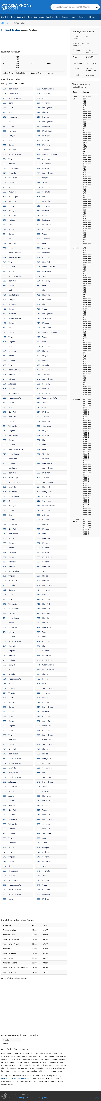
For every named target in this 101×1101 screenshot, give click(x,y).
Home (5, 23)
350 (4, 267)
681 (4, 571)
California (46, 103)
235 (38, 140)
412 (38, 313)
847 (38, 749)
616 (4, 505)
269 (38, 168)
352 (4, 271)
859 (4, 768)
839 (38, 740)
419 (4, 327)
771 (38, 665)
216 (4, 112)
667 (4, 562)
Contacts (30, 1097)
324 (4, 234)
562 (4, 445)
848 (4, 754)
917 (38, 814)
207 (38, 98)
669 (38, 562)
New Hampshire (15, 482)
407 (38, 304)
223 (38, 121)
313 (4, 210)
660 (38, 552)
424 (4, 332)
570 (4, 454)
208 (4, 103)
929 (38, 829)
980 (4, 889)
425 (38, 332)
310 (38, 206)
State (11, 83)
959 (4, 871)
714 (38, 599)
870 (4, 782)
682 (38, 571)
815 (4, 711)
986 (4, 899)
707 (38, 590)
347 (38, 262)
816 (38, 711)
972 (38, 875)
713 (4, 599)
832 (4, 735)
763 (38, 655)
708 (4, 594)
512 (38, 402)
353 (38, 271)
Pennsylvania (47, 107)
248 (4, 150)
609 (38, 491)
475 (38, 370)
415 (4, 323)
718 (38, 608)
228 (38, 131)
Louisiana (46, 126)
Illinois (45, 112)
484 (38, 379)
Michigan (46, 135)
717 (4, 608)
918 (4, 819)
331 (4, 248)
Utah (10, 290)
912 (4, 805)
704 (38, 585)
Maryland (12, 131)
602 (38, 477)
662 (38, 557)
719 (4, 613)
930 (4, 833)
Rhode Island (13, 295)
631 (4, 529)
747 (38, 641)
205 (38, 93)
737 (38, 632)
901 (4, 786)
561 (38, 440)
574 (4, 463)
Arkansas (46, 238)
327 (38, 238)
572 (4, 459)
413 (4, 318)
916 (4, 814)
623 (38, 515)
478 (4, 374)
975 (38, 880)
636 (38, 529)
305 (38, 196)
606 (4, 487)
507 (38, 393)
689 (38, 576)
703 (4, 585)
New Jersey (13, 89)
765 (4, 660)
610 (4, 496)
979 (38, 885)
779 (38, 674)
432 (38, 337)
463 (4, 360)
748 (4, 646)
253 (38, 154)
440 (4, 346)
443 (4, 351)
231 (38, 135)
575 (38, 463)
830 (4, 730)
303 (38, 192)
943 (38, 847)
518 (4, 416)
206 (4, 98)
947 (38, 852)
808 (38, 697)
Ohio (10, 112)
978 (4, 885)
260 (4, 164)
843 (38, 744)
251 (38, 150)
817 (4, 716)
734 (4, 632)
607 (38, 487)
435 (38, 342)
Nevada (45, 580)
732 (38, 627)
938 (4, 843)
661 (4, 557)
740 (38, 637)
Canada (5, 1040)
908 (38, 796)
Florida (11, 145)
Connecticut (13, 93)
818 (38, 716)
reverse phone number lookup (13, 1078)
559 (4, 440)
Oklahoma (46, 299)
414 (38, 318)
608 (4, 491)
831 (38, 730)
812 (38, 702)
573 (38, 459)
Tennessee (46, 327)
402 (38, 295)
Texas (10, 107)
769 (38, 660)
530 (4, 421)
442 (38, 346)
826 (4, 726)
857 (4, 763)
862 (4, 772)
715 (4, 604)
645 (4, 538)
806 (4, 697)
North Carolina (14, 154)
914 (4, 810)
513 (4, 407)
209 (38, 103)
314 (38, 210)
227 (4, 131)
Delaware (12, 192)
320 (38, 224)
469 (4, 365)
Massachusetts (14, 257)
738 (4, 637)
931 (38, 833)
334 (38, 248)
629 (4, 524)
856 (38, 758)
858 (38, 763)
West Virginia (13, 196)
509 (38, 398)
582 (38, 468)
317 (4, 220)
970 (38, 871)
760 (38, 651)
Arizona (11, 379)
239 (4, 145)
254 (4, 159)
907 (4, 796)
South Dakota (47, 482)
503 (4, 388)
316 (38, 215)
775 (4, 674)
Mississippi (47, 131)
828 (38, 726)
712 (38, 594)
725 (38, 618)
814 (38, 707)
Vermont (12, 688)
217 (38, 112)
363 (4, 281)
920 (4, 824)
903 (38, 786)
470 (38, 365)
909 (4, 800)
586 (38, 473)
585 (4, 473)
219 (38, 117)
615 (38, 501)
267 (4, 168)
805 (38, 693)
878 (38, 782)
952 (38, 861)
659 (4, 552)
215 (38, 107)
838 (4, 740)
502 (38, 384)
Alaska (11, 796)
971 (4, 875)
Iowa (10, 224)
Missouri (46, 140)
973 (4, 880)
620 (4, 515)
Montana (12, 304)
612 (38, 496)
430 (4, 337)
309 (4, 206)
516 (4, 412)
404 (4, 299)
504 (38, 388)
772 (4, 669)
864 (4, 777)
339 (4, 257)
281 (38, 182)
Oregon (45, 356)
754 (38, 646)
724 (4, 618)
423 (38, 327)
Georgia (11, 135)
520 (38, 416)
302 (4, 192)
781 (4, 679)
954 (4, 866)
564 (4, 449)
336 (4, 253)
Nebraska (46, 201)
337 (38, 253)
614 (4, 501)
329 (4, 243)
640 (4, 534)
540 (4, 430)
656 (4, 548)
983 (38, 889)
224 (4, 126)
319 (4, 224)
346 (4, 262)
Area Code (19, 83)
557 (38, 435)
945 (4, 852)
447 (38, 351)
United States (19, 23)
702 (38, 580)
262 (38, 164)
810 (4, 702)
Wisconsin (46, 164)
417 (38, 323)
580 (4, 468)
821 (38, 721)
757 (4, 651)
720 (38, 613)
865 (38, 777)
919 (38, 819)
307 (4, 201)
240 (38, 145)
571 (38, 454)
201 (4, 89)
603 (4, 482)
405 (38, 299)
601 (4, 477)
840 (4, 744)
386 (38, 290)
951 (4, 861)
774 (38, 669)
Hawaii (45, 697)
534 (4, 426)
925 (38, 824)
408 (4, 309)
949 (38, 857)
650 (4, 543)
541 (38, 430)
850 (38, 754)
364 (38, 281)
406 (4, 304)
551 (4, 435)
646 (38, 538)
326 (4, 238)
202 (38, 89)
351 (38, 267)
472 (4, 370)
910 (38, 800)
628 (38, 519)
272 (38, 173)
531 (38, 421)
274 (4, 178)
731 (4, 627)
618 (4, 510)
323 (38, 229)
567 (38, 449)
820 (4, 721)
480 (4, 379)
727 (4, 622)
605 (38, 482)
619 (38, 510)
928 (4, 829)
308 (38, 201)
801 (38, 683)
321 (4, 229)
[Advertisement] (34, 41)
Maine (45, 98)
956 (38, 866)
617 (38, 505)
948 (4, 857)
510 (4, 402)
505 (4, 393)
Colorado (46, 192)
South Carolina (48, 688)
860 (38, 768)
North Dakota (13, 580)
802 (4, 688)
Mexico (5, 1043)
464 (38, 360)
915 (38, 810)
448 (4, 356)
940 (38, 843)
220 (4, 121)
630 (38, 524)
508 (4, 398)
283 (4, 187)
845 (4, 749)
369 (4, 285)
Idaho (10, 103)
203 (4, 93)
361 (38, 276)
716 (38, 604)
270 (4, 173)
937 (38, 838)
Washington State (15, 98)
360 (4, 276)
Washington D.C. (49, 89)
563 (38, 445)
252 (4, 154)
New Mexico (13, 393)
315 (4, 215)
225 (38, 126)
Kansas (45, 215)
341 (38, 257)
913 (38, 805)
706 (4, 590)
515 (38, 407)
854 (4, 758)
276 (38, 178)
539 (38, 426)
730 (38, 622)
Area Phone (20, 7)
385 (4, 290)
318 (38, 220)
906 (38, 791)
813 (4, 707)
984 (4, 894)
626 (4, 519)
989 (38, 899)
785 (38, 679)
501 (4, 384)
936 (4, 838)
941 (4, 847)
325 (38, 234)
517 (38, 412)
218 (4, 117)
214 (4, 107)
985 (38, 894)
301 (38, 187)
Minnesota (12, 117)
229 (4, 135)
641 (38, 534)
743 (4, 641)
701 (4, 580)
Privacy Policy (42, 1097)
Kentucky (12, 173)
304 (4, 196)
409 (38, 309)
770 (4, 665)
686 (4, 576)
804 (4, 693)
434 (4, 342)
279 (4, 182)
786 (4, 683)
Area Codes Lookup (16, 1097)
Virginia (45, 178)
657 (38, 548)
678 (4, 566)
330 (38, 243)
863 (38, 772)
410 (4, 313)
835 (38, 735)
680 (38, 566)
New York (12, 215)
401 (4, 295)
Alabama (46, 93)
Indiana (45, 117)
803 (38, 688)
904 (4, 791)
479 (38, 374)
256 (38, 159)
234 (4, 140)
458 (38, 356)
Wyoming (12, 201)
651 (38, 543)
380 (38, 285)
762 (4, 655)
